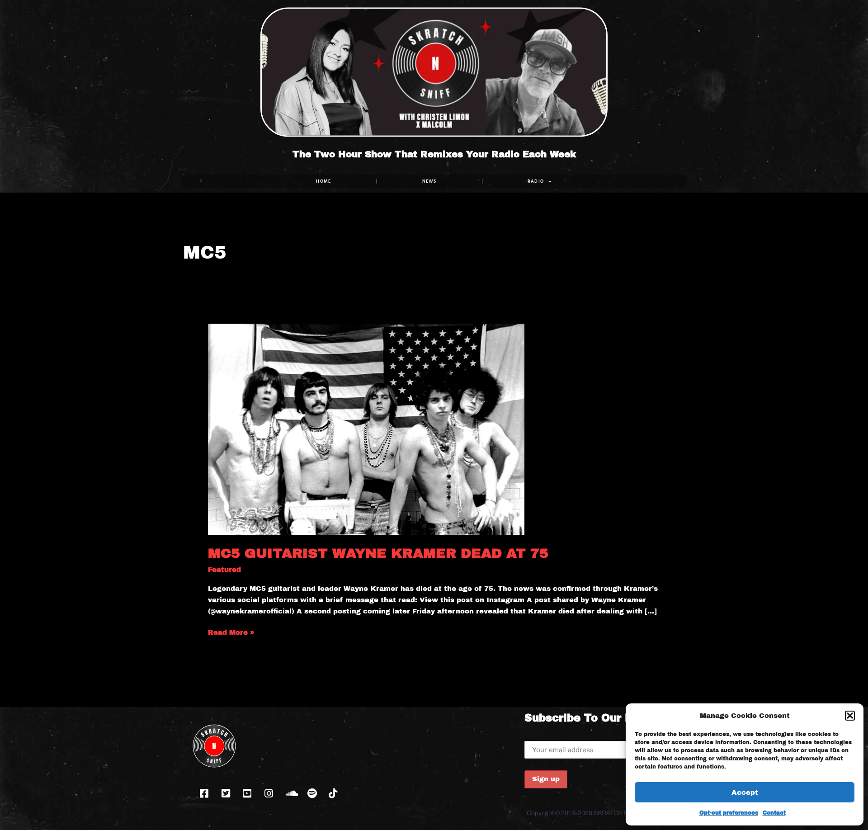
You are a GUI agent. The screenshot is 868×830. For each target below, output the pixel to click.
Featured (224, 569)
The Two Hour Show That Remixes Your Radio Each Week (434, 154)
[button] (849, 715)
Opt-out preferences (728, 813)
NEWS (429, 181)
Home (323, 181)
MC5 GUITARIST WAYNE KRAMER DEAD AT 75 (378, 553)
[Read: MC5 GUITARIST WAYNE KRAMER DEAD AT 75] (366, 428)
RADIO (536, 181)
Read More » (231, 631)
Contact (774, 813)
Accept (744, 792)
